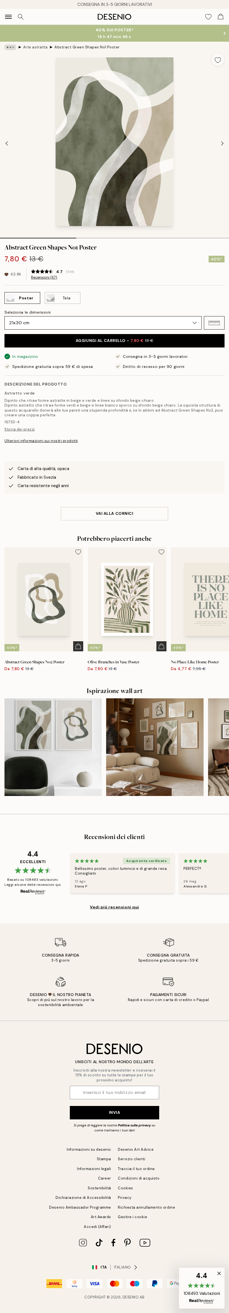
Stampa (104, 1159)
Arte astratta (35, 47)
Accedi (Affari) (97, 1226)
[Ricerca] (21, 17)
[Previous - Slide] (6, 143)
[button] (214, 323)
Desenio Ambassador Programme (80, 1207)
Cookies (125, 1188)
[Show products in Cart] (220, 17)
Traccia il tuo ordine (136, 1168)
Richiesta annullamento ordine (146, 1207)
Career (104, 1178)
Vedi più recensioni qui (114, 907)
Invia (114, 1112)
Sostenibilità (99, 1188)
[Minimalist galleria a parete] (154, 747)
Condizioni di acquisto (138, 1178)
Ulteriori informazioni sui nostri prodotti (41, 440)
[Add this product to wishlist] (218, 59)
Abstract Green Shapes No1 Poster (87, 47)
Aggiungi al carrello (114, 340)
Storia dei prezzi (19, 429)
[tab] (38, 236)
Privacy (125, 1197)
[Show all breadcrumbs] (10, 47)
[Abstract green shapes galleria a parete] (53, 747)
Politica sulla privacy (135, 1125)
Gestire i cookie (132, 1217)
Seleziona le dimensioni (27, 312)
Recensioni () (44, 277)
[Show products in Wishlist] (208, 17)
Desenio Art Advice (136, 1149)
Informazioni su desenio (89, 1149)
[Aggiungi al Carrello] (78, 646)
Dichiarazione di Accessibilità (83, 1197)
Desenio (131, 1297)
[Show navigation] (8, 17)
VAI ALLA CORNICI (114, 513)
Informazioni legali (94, 1168)
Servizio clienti (131, 1159)
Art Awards (101, 1217)
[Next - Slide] (222, 143)
